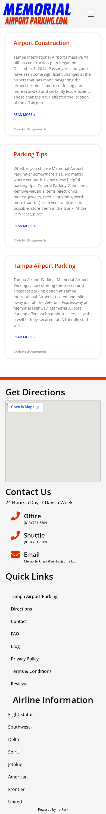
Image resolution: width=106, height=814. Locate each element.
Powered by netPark (53, 809)
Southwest (19, 727)
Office (32, 516)
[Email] (15, 554)
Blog (15, 646)
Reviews (19, 684)
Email (32, 554)
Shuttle (34, 535)
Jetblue (15, 764)
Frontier (16, 789)
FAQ (15, 634)
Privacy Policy (25, 659)
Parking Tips (30, 154)
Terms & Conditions (31, 671)
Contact (19, 621)
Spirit (13, 752)
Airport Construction (42, 43)
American (18, 777)
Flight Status (20, 714)
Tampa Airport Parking (45, 265)
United (15, 802)
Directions (21, 609)
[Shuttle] (15, 535)
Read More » (24, 114)
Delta (13, 739)
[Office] (15, 515)
